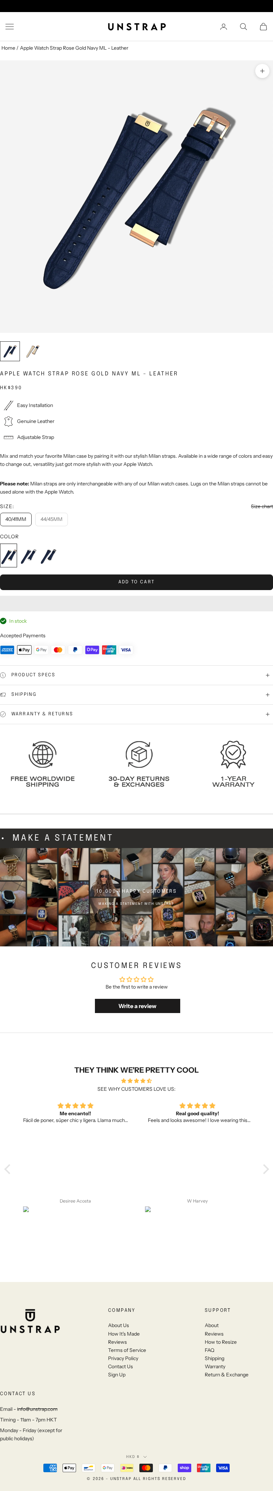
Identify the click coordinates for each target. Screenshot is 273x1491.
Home (8, 48)
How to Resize (221, 1342)
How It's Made (124, 1334)
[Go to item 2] (33, 351)
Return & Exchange (226, 1374)
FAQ (209, 1350)
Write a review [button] (137, 1005)
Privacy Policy (123, 1358)
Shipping (214, 1358)
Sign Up (116, 1374)
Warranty (215, 1366)
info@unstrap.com (37, 1409)
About (212, 1325)
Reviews (117, 1342)
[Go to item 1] (10, 351)
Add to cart (136, 582)
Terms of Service (127, 1350)
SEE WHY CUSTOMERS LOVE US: (136, 1089)
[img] (137, 1081)
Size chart (262, 506)
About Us (118, 1325)
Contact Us (120, 1366)
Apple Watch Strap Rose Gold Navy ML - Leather (74, 48)
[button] (136, 603)
